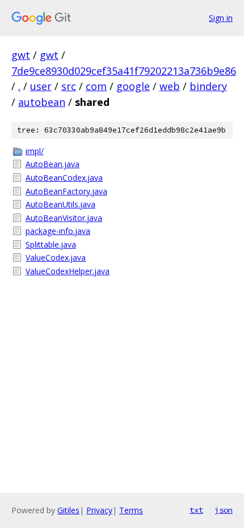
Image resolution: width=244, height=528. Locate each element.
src (68, 86)
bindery (208, 86)
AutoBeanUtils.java (60, 204)
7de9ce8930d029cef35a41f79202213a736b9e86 (123, 71)
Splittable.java (51, 244)
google (133, 86)
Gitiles (68, 510)
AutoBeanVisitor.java (64, 217)
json (223, 510)
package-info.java (58, 230)
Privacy (99, 510)
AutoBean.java (52, 164)
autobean (41, 102)
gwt (20, 55)
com (96, 86)
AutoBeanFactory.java (66, 191)
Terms (131, 510)
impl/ (35, 151)
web (169, 86)
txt (196, 510)
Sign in (221, 17)
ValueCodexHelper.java (68, 271)
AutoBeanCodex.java (64, 177)
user (41, 86)
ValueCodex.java (56, 257)
